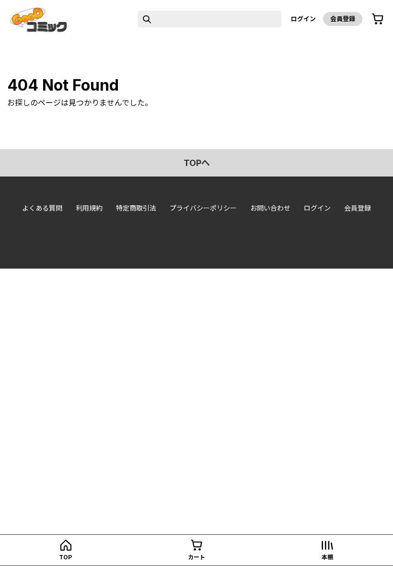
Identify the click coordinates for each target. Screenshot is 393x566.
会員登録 (342, 19)
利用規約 (89, 208)
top (65, 557)
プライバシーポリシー (203, 208)
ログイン (303, 19)
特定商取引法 (136, 208)
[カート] (377, 19)
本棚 (327, 557)
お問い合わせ (270, 208)
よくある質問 (42, 208)
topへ (197, 163)
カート (196, 557)
